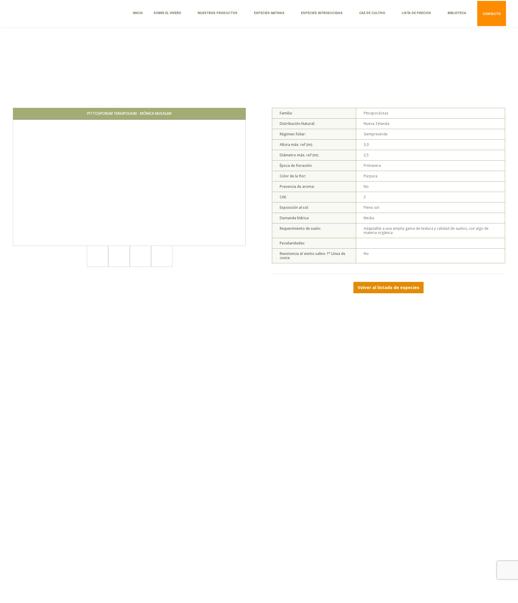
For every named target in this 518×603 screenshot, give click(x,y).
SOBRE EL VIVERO (167, 13)
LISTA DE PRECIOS (416, 13)
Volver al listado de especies (388, 287)
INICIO (138, 13)
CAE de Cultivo (372, 13)
